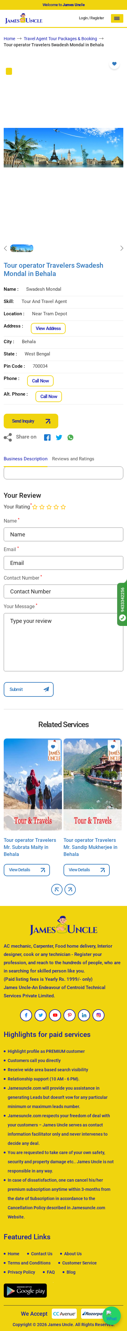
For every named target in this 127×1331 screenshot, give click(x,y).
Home (9, 38)
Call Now (40, 381)
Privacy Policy (21, 1272)
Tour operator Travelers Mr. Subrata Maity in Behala (30, 847)
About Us (73, 1253)
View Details (19, 869)
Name (11, 520)
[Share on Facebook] (47, 437)
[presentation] (5, 248)
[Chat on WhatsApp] (111, 1315)
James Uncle (60, 1324)
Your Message (20, 606)
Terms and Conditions (29, 1262)
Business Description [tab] (25, 459)
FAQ (51, 1272)
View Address (48, 328)
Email (11, 549)
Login (83, 18)
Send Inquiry (23, 421)
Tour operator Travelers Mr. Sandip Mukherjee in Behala (90, 847)
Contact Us (41, 1253)
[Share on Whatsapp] (70, 437)
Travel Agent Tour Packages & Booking (60, 38)
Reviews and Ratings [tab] (73, 459)
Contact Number (23, 577)
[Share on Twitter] (59, 437)
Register (97, 18)
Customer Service (79, 1262)
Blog (71, 1272)
